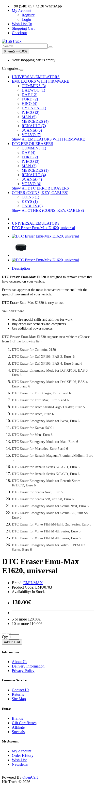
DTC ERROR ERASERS (32, 144)
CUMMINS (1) (34, 148)
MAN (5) (29, 117)
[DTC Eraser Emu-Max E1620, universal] (45, 236)
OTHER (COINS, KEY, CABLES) (40, 193)
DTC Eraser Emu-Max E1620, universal (43, 228)
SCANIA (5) (32, 130)
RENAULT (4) (34, 175)
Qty (5, 637)
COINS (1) (30, 197)
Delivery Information (28, 666)
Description (21, 268)
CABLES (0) (32, 206)
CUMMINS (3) (34, 86)
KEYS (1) (30, 201)
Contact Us (20, 690)
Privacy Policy (23, 671)
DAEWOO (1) (33, 90)
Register (28, 15)
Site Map (19, 699)
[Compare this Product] (9, 633)
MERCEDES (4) (35, 121)
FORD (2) (30, 99)
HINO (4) (29, 103)
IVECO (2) (30, 112)
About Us (19, 662)
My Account (21, 751)
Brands (17, 718)
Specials (18, 732)
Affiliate (18, 727)
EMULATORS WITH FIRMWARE (40, 81)
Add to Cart (12, 642)
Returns (18, 694)
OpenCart (30, 777)
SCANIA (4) (32, 179)
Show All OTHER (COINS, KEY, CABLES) (48, 210)
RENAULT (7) (34, 126)
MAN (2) (29, 166)
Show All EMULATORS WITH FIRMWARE (48, 139)
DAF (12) (29, 95)
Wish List (19, 760)
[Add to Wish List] (4, 633)
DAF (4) (28, 152)
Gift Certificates (24, 723)
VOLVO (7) (31, 135)
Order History (22, 755)
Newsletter (20, 764)
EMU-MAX (33, 583)
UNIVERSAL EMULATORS (36, 77)
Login (26, 19)
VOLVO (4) (31, 184)
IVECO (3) (30, 161)
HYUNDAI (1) (34, 108)
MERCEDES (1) (35, 170)
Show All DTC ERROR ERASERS (40, 188)
